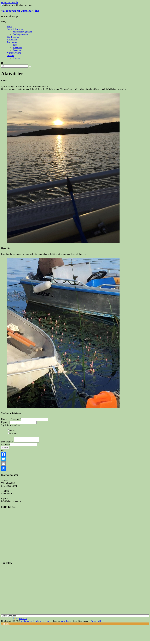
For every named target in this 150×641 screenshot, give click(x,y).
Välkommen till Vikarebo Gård (20, 10)
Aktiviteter (12, 39)
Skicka (5, 448)
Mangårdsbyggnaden (22, 31)
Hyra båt (14, 433)
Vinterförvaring (14, 53)
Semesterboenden (15, 29)
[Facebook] (75, 454)
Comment (5, 444)
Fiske (12, 430)
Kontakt (16, 58)
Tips (15, 45)
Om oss (10, 55)
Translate (23, 618)
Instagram (17, 50)
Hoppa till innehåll (9, 2)
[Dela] (75, 468)
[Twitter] (75, 459)
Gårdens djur (13, 37)
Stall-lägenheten (20, 34)
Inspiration (12, 42)
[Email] (75, 463)
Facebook (17, 47)
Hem (9, 26)
